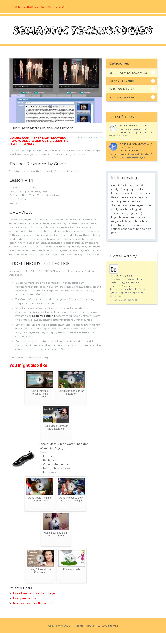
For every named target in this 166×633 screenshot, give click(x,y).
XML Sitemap (110, 625)
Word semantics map (134, 125)
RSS (98, 625)
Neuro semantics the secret (33, 603)
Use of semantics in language (34, 593)
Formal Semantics (122, 80)
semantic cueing (43, 315)
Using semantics (24, 598)
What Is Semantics (121, 89)
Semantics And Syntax (124, 97)
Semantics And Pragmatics (128, 72)
